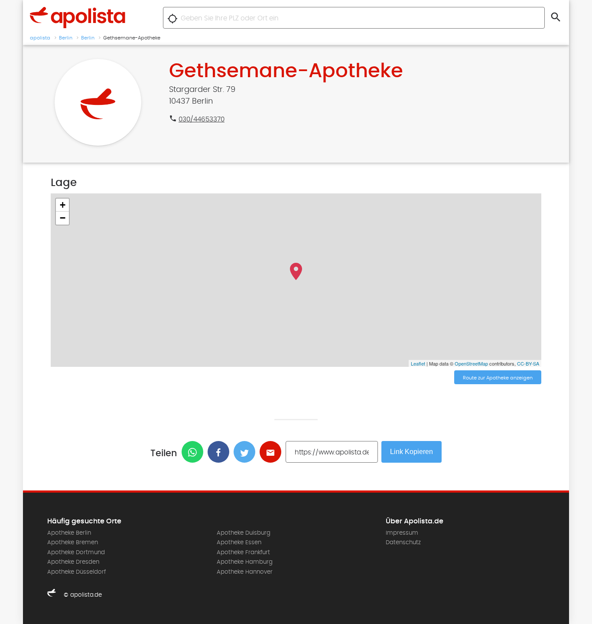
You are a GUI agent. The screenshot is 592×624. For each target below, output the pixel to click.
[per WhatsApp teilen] (195, 452)
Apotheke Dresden (73, 562)
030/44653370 (201, 119)
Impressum (402, 533)
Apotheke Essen (239, 542)
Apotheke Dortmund (76, 552)
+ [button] (62, 204)
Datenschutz (403, 542)
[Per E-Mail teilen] (273, 452)
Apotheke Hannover (245, 572)
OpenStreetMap (471, 363)
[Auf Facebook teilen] (221, 452)
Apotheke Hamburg (245, 562)
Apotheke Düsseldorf (76, 572)
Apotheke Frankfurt (243, 552)
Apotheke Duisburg (243, 533)
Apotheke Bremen (72, 542)
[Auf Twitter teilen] (247, 452)
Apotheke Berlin (69, 533)
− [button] (62, 217)
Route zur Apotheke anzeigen (498, 377)
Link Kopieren (411, 451)
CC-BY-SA (528, 363)
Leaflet (418, 363)
